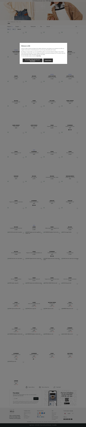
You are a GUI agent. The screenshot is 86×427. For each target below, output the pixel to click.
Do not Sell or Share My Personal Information (32, 60)
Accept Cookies (48, 60)
